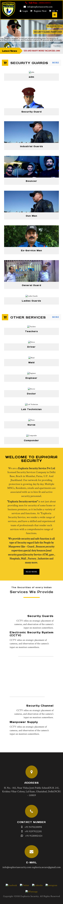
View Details (57, 46)
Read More (31, 571)
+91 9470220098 (33, 827)
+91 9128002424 (33, 835)
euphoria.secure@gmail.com (46, 867)
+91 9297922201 (33, 831)
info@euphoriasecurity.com (40, 6)
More (55, 63)
